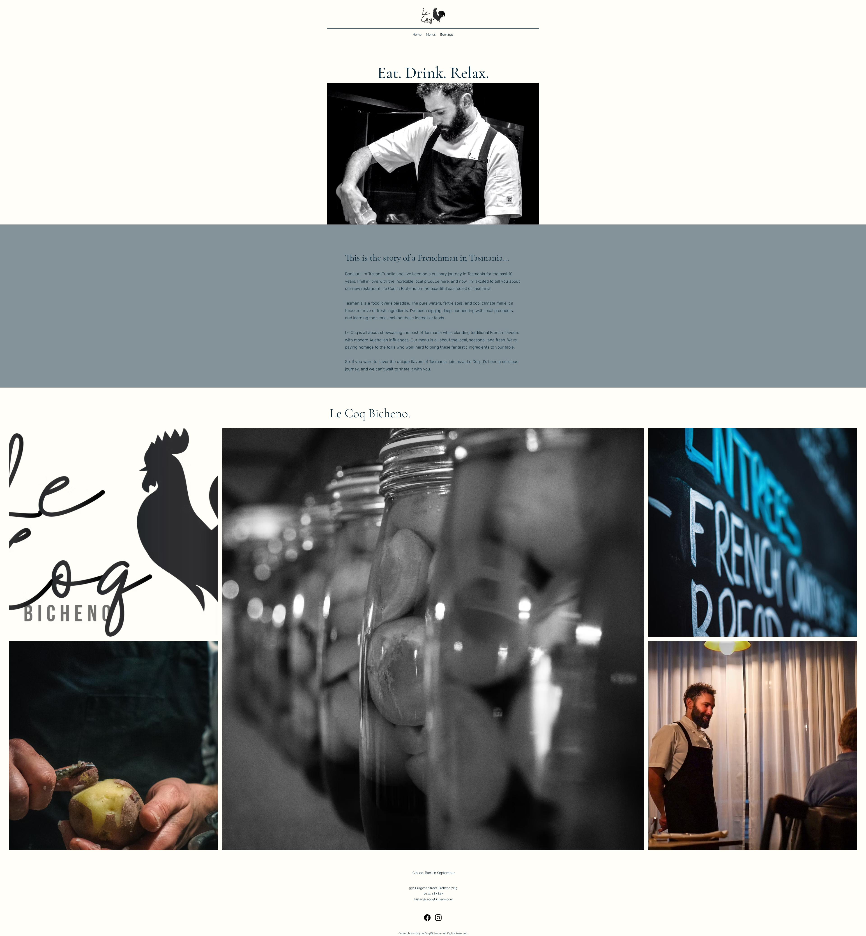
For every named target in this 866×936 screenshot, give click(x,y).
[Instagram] (438, 917)
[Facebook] (427, 917)
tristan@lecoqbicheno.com (433, 899)
